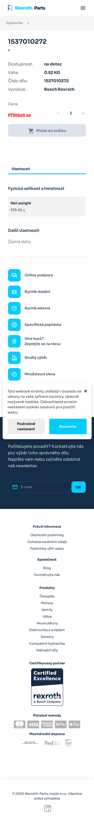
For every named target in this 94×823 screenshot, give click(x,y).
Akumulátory (47, 623)
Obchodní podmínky (47, 535)
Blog (47, 568)
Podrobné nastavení (26, 426)
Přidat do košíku (47, 131)
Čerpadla (47, 596)
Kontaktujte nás (47, 575)
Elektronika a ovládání (47, 630)
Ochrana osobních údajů (47, 542)
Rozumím (67, 426)
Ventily (47, 610)
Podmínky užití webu (47, 548)
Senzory (47, 637)
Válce (47, 616)
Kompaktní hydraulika (47, 643)
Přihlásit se (19, 115)
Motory (47, 603)
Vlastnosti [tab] (21, 169)
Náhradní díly (47, 650)
